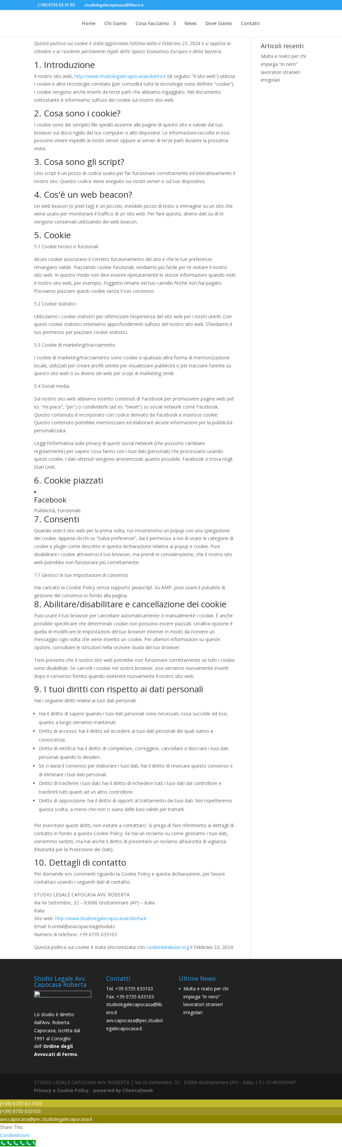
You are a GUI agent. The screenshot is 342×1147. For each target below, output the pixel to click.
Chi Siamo (115, 23)
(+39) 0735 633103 (20, 1111)
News (190, 23)
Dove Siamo (218, 23)
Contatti (250, 23)
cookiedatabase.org (167, 947)
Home (89, 23)
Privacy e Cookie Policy (61, 1090)
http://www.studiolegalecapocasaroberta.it (120, 76)
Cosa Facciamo (152, 23)
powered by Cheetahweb (123, 1090)
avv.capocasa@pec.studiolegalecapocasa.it (46, 1119)
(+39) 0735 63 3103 (21, 1103)
